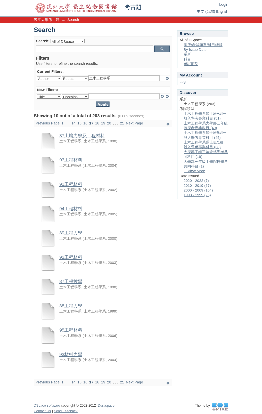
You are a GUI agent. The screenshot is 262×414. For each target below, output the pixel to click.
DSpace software (47, 405)
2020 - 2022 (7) (196, 181)
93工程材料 (70, 159)
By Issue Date (195, 50)
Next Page (134, 123)
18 (97, 123)
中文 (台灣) (206, 11)
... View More (194, 171)
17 (91, 123)
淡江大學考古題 (47, 20)
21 (122, 123)
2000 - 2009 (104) (198, 190)
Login (223, 4)
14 (73, 123)
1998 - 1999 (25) (197, 195)
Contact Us (42, 411)
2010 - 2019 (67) (197, 186)
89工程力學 (70, 232)
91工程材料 (70, 184)
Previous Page (48, 123)
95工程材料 (70, 330)
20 (109, 123)
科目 (187, 59)
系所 (187, 54)
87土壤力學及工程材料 (82, 135)
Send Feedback (66, 411)
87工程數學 (70, 281)
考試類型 (191, 64)
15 (79, 123)
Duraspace (106, 405)
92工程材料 (70, 257)
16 (85, 123)
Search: (43, 41)
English (222, 11)
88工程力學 (70, 305)
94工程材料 (70, 208)
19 (103, 123)
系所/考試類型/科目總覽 (203, 45)
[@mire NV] (220, 407)
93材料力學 (70, 354)
